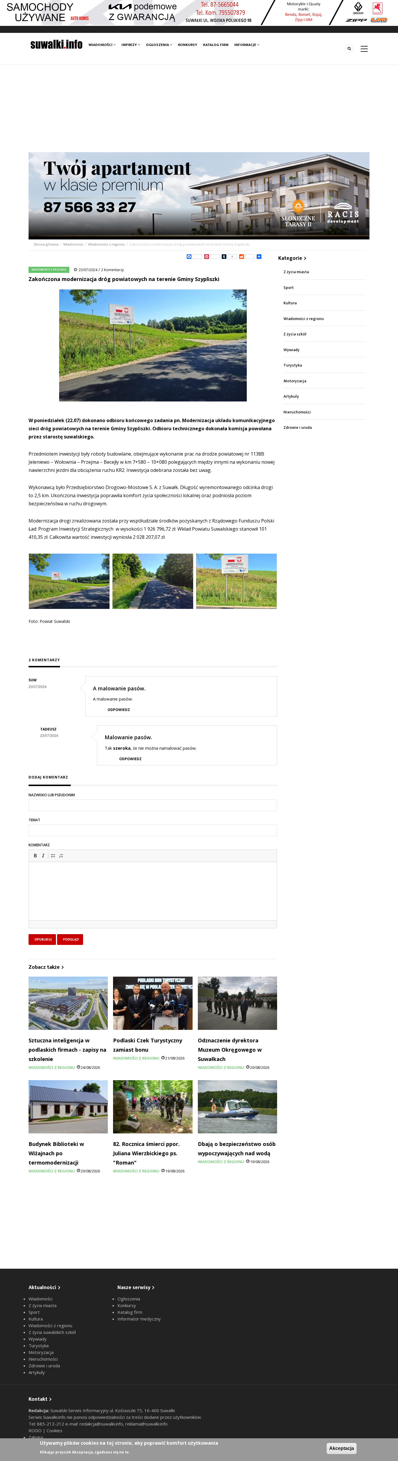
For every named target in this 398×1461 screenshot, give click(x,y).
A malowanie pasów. (119, 688)
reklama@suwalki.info (146, 1424)
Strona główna (46, 244)
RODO (36, 1430)
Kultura (290, 303)
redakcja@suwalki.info (101, 1424)
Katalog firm (215, 45)
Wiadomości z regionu (106, 244)
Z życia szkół (295, 334)
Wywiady (291, 349)
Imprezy (129, 45)
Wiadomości (101, 45)
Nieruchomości (297, 412)
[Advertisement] (199, 108)
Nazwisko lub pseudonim (52, 794)
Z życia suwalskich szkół (52, 1332)
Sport (288, 287)
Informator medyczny (139, 1319)
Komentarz (39, 845)
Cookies (54, 1430)
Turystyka (292, 365)
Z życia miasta (296, 272)
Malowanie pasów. (128, 737)
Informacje (245, 45)
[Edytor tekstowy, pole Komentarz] (153, 898)
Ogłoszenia (158, 45)
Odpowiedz (119, 709)
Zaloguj (36, 1437)
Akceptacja (341, 1448)
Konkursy (187, 45)
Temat (34, 819)
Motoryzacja (294, 381)
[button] (35, 855)
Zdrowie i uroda (297, 427)
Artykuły (291, 396)
